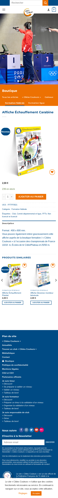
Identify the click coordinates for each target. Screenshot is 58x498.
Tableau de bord (11, 393)
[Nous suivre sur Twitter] (31, 430)
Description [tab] (8, 223)
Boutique (9, 361)
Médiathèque (8, 353)
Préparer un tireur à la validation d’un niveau (23, 402)
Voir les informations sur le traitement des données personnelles (26, 456)
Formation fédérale (14, 103)
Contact (6, 357)
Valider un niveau (11, 390)
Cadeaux (49, 97)
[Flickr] (41, 430)
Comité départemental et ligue (29, 214)
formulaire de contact (42, 464)
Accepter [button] (36, 493)
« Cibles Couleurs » (31, 97)
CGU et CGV (8, 373)
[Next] (55, 286)
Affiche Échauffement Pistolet (11, 294)
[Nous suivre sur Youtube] (36, 430)
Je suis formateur (10, 397)
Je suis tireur (8, 381)
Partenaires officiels (11, 377)
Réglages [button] (23, 493)
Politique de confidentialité (15, 365)
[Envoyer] (45, 3)
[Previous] (2, 286)
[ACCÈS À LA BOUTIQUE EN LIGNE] (29, 48)
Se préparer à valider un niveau (18, 387)
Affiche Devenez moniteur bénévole (41, 294)
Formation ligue (36, 103)
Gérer (6, 418)
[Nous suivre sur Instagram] (26, 430)
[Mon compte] (48, 10)
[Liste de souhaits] (52, 172)
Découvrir (8, 384)
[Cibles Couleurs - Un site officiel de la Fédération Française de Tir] (29, 13)
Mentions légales (10, 369)
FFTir (44, 214)
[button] (3, 9)
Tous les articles (10, 97)
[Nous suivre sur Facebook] (21, 430)
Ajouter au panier (31, 196)
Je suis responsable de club (15, 412)
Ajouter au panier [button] (12, 302)
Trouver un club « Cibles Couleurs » (19, 349)
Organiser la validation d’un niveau (19, 405)
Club (14, 214)
